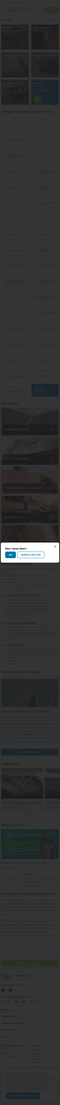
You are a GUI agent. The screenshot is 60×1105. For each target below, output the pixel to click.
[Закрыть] (57, 3)
